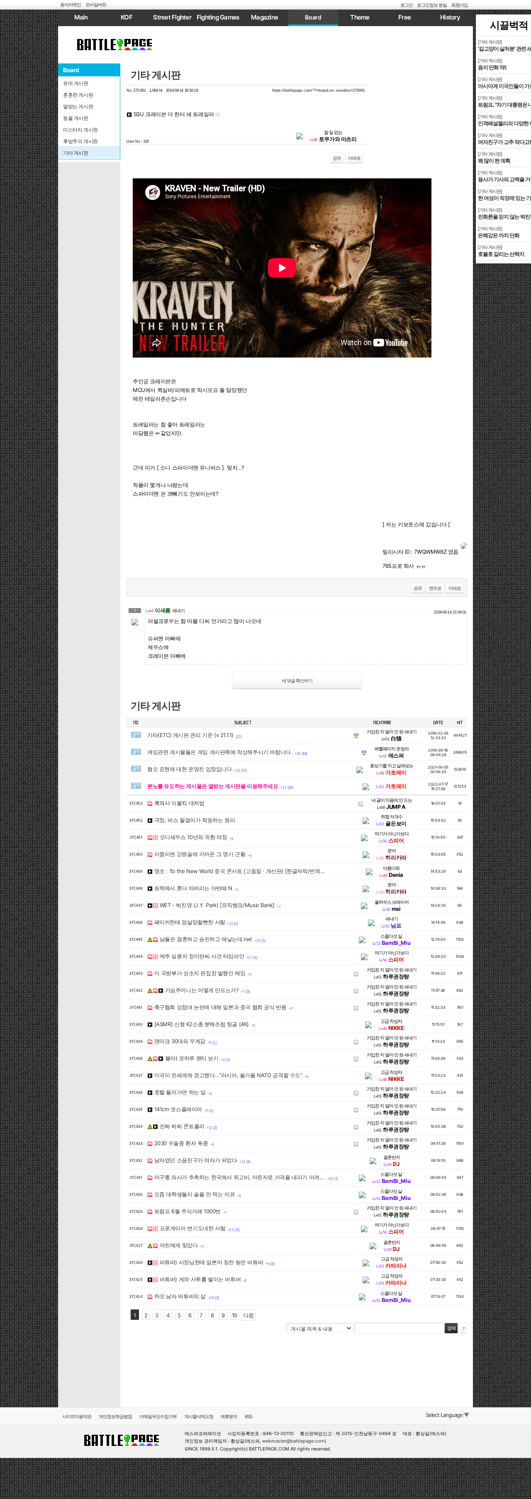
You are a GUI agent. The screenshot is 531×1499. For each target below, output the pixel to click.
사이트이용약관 (76, 1416)
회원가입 (459, 5)
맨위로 (435, 588)
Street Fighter (172, 17)
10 (234, 1315)
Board (313, 17)
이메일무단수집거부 (158, 1416)
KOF (126, 17)
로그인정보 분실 (432, 5)
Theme (359, 17)
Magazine (264, 17)
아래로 (354, 158)
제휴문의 (229, 1416)
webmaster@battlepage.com (293, 1441)
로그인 (406, 5)
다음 (248, 1315)
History (450, 17)
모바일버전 (95, 4)
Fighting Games (218, 17)
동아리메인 (70, 4)
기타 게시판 (155, 75)
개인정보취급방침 (115, 1416)
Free (404, 17)
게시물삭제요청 (198, 1416)
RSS (248, 1416)
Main (81, 17)
